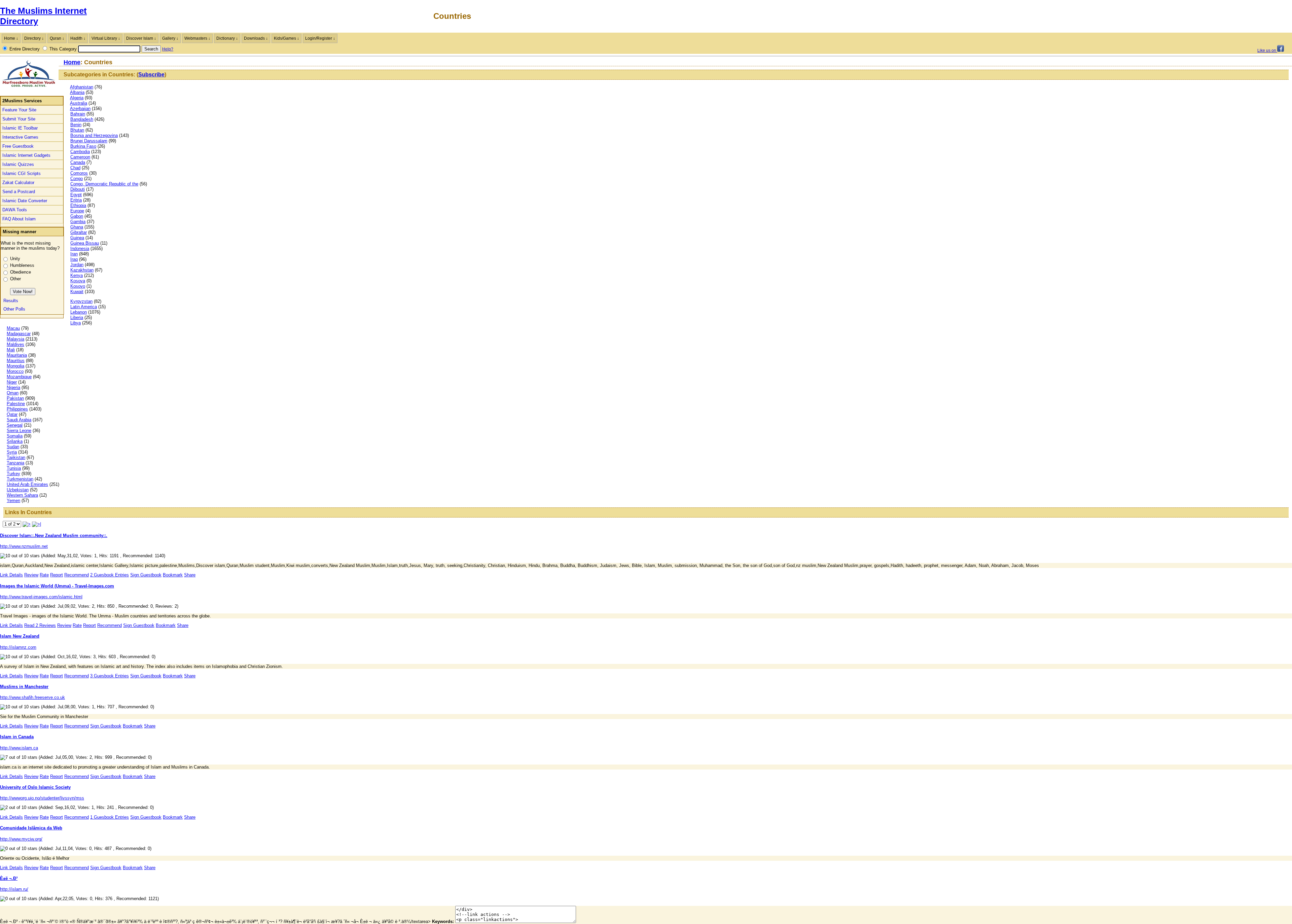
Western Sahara (22, 495)
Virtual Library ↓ (106, 38)
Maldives (15, 344)
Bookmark (173, 574)
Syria (12, 452)
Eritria (76, 200)
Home (72, 62)
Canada (77, 162)
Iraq (74, 259)
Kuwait (76, 291)
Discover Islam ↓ (141, 38)
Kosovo (77, 286)
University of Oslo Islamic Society (35, 787)
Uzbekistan (18, 489)
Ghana (76, 226)
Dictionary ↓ (227, 38)
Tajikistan (16, 457)
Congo (76, 178)
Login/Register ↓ (320, 38)
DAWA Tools (14, 209)
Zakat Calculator (18, 182)
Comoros (79, 173)
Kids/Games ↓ (286, 38)
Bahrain (77, 113)
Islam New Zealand (19, 636)
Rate (44, 574)
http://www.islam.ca (19, 747)
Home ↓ (11, 38)
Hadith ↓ (77, 38)
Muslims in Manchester (24, 686)
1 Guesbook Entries (109, 817)
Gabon (76, 216)
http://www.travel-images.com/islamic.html (41, 596)
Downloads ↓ (256, 38)
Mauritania (17, 355)
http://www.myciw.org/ (21, 839)
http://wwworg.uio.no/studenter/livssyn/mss (42, 798)
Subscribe (151, 74)
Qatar (12, 414)
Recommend (76, 574)
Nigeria (13, 387)
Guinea (77, 237)
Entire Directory (24, 48)
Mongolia (15, 365)
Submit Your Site (18, 118)
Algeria (76, 97)
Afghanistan (81, 87)
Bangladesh (81, 119)
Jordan (76, 264)
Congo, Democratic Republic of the (104, 183)
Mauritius (16, 360)
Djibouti (77, 189)
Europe (77, 210)
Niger (12, 382)
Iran (74, 253)
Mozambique (19, 376)
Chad (75, 167)
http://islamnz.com (18, 647)
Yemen (13, 500)
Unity (15, 258)
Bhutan (77, 130)
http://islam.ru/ (14, 889)
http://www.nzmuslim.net (24, 546)
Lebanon (78, 312)
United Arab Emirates (27, 484)
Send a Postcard (18, 191)
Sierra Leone (19, 430)
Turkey (13, 473)
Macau (13, 328)
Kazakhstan (82, 270)
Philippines (17, 409)
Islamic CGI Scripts (21, 173)
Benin (75, 124)
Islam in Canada (17, 736)
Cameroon (80, 156)
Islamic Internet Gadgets (26, 155)
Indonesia (79, 248)
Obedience (20, 272)
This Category (63, 48)
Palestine (16, 403)
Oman (13, 392)
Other (15, 278)
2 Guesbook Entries (109, 574)
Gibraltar (78, 232)
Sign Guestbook (146, 574)
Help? (167, 49)
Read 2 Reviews (40, 625)
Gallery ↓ (170, 38)
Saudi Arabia (19, 419)
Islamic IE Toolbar (20, 128)
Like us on (1267, 50)
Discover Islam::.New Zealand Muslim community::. (53, 535)
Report (56, 574)
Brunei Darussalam (88, 140)
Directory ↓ (34, 38)
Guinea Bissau (84, 243)
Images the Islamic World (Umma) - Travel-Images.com (57, 586)
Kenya (76, 275)
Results (10, 300)
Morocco (15, 371)
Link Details (11, 574)
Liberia (76, 317)
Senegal (15, 425)
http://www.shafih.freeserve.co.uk (32, 697)
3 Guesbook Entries (109, 675)
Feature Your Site (19, 109)
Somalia (15, 435)
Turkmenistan (20, 479)
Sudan (13, 446)
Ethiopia (78, 205)
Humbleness (22, 265)
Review (31, 574)
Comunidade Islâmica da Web (31, 827)
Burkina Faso (83, 146)
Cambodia (80, 151)
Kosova (77, 280)
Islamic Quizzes (18, 164)
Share (189, 574)
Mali (11, 349)
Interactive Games (20, 137)
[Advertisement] (1213, 16)
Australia (78, 103)
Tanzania (15, 462)
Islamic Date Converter (24, 200)
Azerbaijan (80, 108)
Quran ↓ (57, 38)
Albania (77, 92)
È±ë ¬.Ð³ (8, 878)
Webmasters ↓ (197, 38)
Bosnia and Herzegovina (94, 135)
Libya (75, 322)
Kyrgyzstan (81, 301)
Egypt (76, 194)
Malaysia (15, 339)
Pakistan (15, 398)
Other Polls (14, 309)
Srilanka (15, 441)
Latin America (83, 306)
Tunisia (14, 468)
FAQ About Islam (19, 218)
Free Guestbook (18, 146)
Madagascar (19, 333)
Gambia (77, 221)
